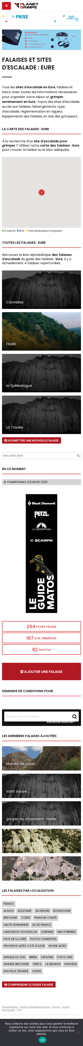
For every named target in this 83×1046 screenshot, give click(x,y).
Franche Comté (45, 918)
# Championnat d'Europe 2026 (26, 482)
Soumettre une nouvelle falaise (33, 440)
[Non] (78, 1032)
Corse (25, 918)
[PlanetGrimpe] (26, 5)
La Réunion (53, 964)
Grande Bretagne (16, 964)
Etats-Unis (65, 957)
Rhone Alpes (57, 946)
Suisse (36, 971)
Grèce (37, 964)
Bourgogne (62, 911)
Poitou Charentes (43, 939)
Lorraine (47, 932)
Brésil (33, 957)
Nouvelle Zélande (16, 971)
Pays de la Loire (15, 939)
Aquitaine (24, 911)
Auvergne (42, 911)
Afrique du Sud (14, 957)
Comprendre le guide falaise (30, 985)
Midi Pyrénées (66, 932)
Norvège (70, 964)
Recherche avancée (60, 722)
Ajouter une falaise (42, 671)
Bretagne (10, 918)
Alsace (9, 911)
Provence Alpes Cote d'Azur (24, 946)
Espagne (47, 957)
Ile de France (41, 925)
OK (43, 1040)
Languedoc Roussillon (20, 932)
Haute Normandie (16, 925)
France (9, 904)
